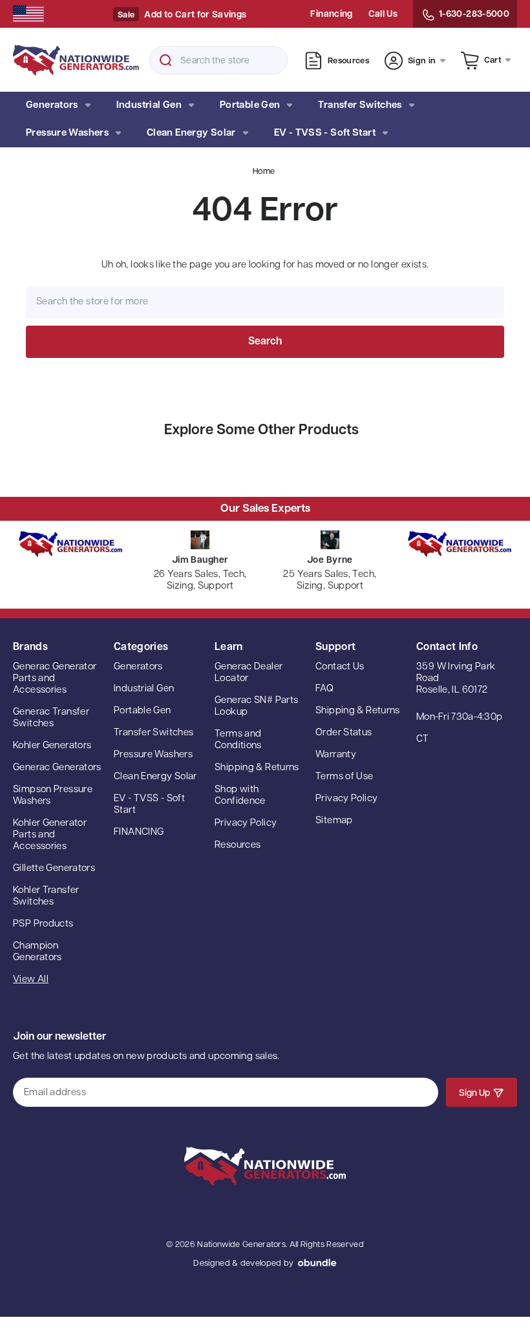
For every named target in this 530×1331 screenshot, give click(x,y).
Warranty (335, 755)
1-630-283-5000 (474, 14)
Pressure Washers (67, 133)
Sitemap (334, 821)
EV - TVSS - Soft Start (325, 133)
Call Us (383, 14)
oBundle (317, 1262)
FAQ (324, 689)
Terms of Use (344, 777)
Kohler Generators (52, 746)
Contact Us (340, 667)
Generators (52, 105)
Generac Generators (57, 768)
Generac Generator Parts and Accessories (54, 678)
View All (30, 980)
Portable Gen (250, 105)
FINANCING (139, 832)
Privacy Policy (246, 823)
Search (165, 60)
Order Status (343, 733)
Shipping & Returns (257, 768)
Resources (348, 61)
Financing (331, 14)
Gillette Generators (54, 869)
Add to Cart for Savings (195, 15)
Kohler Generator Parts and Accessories (50, 835)
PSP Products (43, 924)
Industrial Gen (149, 105)
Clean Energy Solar (191, 133)
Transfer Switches (359, 105)
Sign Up (474, 1093)
